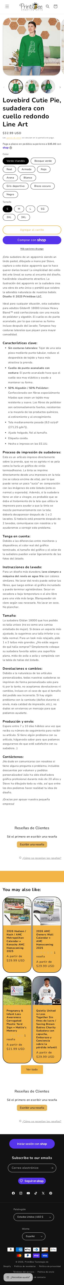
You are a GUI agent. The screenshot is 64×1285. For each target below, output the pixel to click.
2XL (9, 217)
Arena (10, 177)
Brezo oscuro (42, 186)
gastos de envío (14, 138)
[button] (7, 6)
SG (43, 209)
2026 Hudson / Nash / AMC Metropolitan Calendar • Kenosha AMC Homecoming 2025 (16, 941)
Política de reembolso (25, 1266)
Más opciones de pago (32, 248)
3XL (23, 217)
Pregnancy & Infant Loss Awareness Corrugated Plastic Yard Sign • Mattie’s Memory (16, 1020)
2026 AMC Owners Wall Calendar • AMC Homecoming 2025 (45, 939)
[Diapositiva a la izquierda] (4, 87)
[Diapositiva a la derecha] (60, 87)
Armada (26, 169)
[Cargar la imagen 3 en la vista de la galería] (32, 86)
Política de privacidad (50, 1266)
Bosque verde (43, 161)
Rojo (44, 169)
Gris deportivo (16, 186)
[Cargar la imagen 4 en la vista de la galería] (48, 86)
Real (9, 169)
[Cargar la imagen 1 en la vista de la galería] (16, 86)
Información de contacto (34, 1277)
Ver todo (32, 1069)
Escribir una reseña (32, 844)
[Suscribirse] (52, 1168)
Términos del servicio (23, 1272)
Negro (10, 194)
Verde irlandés (16, 161)
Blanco (28, 177)
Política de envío (46, 1272)
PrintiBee (29, 1262)
